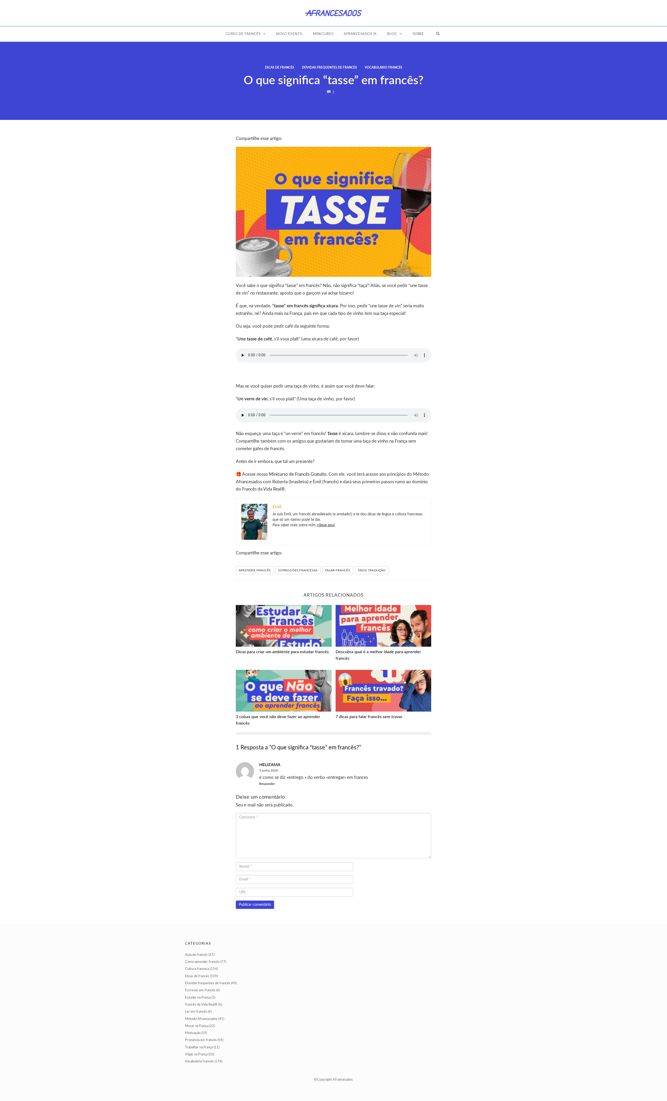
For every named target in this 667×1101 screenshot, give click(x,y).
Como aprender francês (202, 962)
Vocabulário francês (383, 67)
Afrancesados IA (360, 34)
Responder (267, 783)
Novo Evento (289, 34)
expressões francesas (298, 570)
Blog (392, 34)
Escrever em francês (200, 990)
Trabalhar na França (199, 1047)
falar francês (337, 570)
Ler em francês (196, 1011)
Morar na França (196, 1026)
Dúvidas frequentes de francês (329, 67)
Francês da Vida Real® (201, 1004)
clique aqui (326, 525)
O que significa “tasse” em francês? (333, 81)
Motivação (192, 1033)
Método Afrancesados (201, 1019)
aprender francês (255, 570)
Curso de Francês (243, 34)
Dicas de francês (279, 67)
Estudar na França (198, 997)
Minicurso (323, 34)
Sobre (418, 34)
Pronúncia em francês (201, 1040)
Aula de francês (196, 955)
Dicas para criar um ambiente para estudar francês (282, 652)
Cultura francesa (197, 969)
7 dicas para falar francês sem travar (369, 717)
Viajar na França (196, 1054)
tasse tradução (372, 570)
